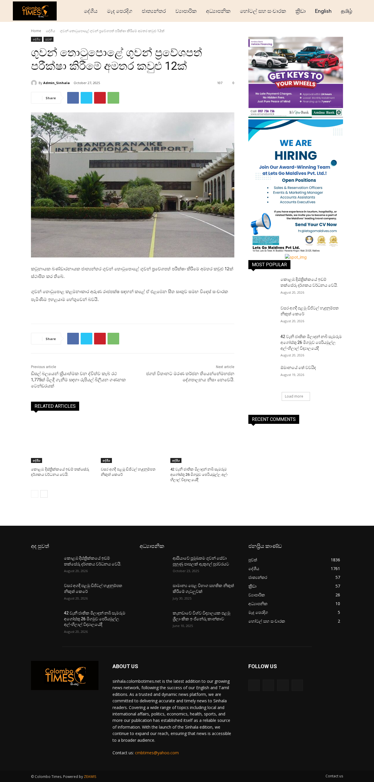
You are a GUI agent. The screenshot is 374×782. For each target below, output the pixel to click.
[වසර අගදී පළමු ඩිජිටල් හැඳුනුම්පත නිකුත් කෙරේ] (133, 440)
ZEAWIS (90, 776)
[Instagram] (268, 685)
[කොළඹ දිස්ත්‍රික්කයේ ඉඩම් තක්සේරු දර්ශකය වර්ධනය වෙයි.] (63, 440)
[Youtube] (297, 685)
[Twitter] (86, 98)
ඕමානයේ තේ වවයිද (298, 367)
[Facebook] (73, 98)
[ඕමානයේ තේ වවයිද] (262, 375)
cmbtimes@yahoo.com (157, 752)
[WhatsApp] (113, 98)
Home (36, 30)
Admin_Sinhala (56, 83)
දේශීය (50, 30)
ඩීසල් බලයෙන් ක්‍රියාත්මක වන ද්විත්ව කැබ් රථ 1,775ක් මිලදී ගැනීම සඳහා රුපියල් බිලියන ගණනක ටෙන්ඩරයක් (78, 380)
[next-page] (44, 494)
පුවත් (48, 39)
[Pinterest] (100, 98)
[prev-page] (34, 494)
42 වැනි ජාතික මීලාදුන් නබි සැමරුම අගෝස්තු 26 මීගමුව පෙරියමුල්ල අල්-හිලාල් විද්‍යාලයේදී (199, 474)
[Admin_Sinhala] (35, 83)
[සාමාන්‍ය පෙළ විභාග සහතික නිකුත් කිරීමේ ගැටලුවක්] (154, 593)
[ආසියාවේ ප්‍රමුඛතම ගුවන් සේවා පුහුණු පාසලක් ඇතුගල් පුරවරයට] (154, 565)
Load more (294, 396)
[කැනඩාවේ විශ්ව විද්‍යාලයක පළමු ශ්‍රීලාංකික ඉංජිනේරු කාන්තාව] (154, 620)
